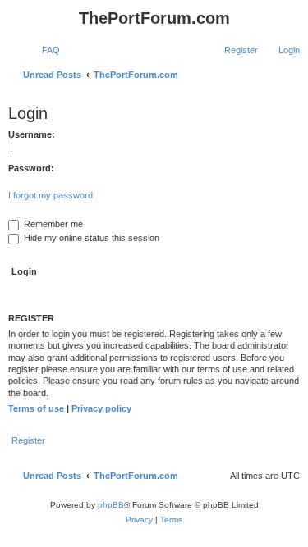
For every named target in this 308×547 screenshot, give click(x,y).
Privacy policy (101, 408)
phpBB (111, 504)
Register (28, 440)
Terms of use (36, 408)
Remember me (52, 224)
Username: (31, 134)
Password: (31, 168)
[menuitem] (43, 50)
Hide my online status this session (90, 238)
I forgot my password (50, 195)
